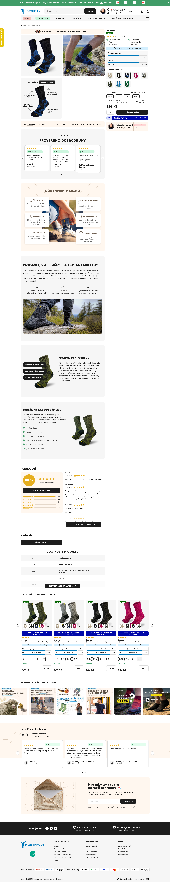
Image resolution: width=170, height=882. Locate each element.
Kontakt (56, 846)
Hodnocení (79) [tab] (63, 124)
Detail (46, 668)
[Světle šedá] (144, 75)
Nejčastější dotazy (92, 857)
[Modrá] (127, 75)
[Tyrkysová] (118, 84)
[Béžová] (109, 75)
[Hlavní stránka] (22, 25)
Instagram (48, 682)
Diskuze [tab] (75, 124)
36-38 (110, 96)
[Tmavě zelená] (109, 84)
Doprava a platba (59, 849)
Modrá (61, 578)
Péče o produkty (91, 852)
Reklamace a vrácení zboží (62, 855)
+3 (48, 626)
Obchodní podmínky (60, 852)
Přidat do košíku (132, 112)
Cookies (56, 860)
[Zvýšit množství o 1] (113, 112)
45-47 (136, 96)
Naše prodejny (91, 855)
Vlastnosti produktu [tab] (46, 124)
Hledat (90, 11)
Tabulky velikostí (91, 846)
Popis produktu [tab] (30, 124)
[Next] (102, 158)
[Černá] (118, 75)
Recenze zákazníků (124, 846)
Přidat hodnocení (41, 491)
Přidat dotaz (41, 542)
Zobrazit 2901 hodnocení (40, 736)
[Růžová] (135, 75)
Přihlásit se (128, 801)
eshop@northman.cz (129, 827)
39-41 (119, 96)
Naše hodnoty (123, 852)
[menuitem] (27, 18)
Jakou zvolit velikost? (141, 92)
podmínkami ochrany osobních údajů (122, 807)
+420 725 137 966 (123, 127)
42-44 (127, 96)
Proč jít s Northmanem (125, 849)
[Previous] (22, 158)
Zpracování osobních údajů (62, 857)
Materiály (89, 849)
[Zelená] (127, 84)
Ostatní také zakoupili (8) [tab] (91, 124)
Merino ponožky (65, 558)
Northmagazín (123, 855)
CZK (130, 11)
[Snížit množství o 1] (108, 112)
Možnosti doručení (142, 101)
